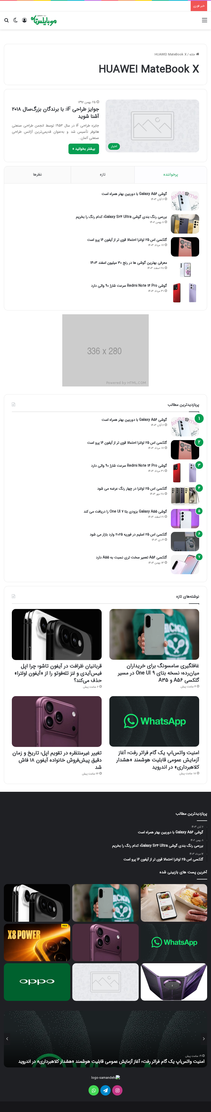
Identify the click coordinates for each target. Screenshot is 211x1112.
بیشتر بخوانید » (83, 149)
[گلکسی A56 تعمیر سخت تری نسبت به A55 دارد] (185, 564)
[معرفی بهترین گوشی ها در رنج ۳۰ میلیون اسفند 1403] (185, 269)
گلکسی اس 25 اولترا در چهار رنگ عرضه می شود (132, 488)
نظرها (37, 174)
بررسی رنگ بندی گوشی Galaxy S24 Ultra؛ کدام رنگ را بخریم (121, 217)
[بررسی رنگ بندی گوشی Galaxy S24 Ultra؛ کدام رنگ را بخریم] (185, 224)
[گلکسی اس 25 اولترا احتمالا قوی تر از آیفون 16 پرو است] (185, 247)
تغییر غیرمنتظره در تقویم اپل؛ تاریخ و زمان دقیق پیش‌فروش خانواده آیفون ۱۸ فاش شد (57, 760)
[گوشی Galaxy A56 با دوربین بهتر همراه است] (185, 201)
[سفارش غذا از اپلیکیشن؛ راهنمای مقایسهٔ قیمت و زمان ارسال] (174, 902)
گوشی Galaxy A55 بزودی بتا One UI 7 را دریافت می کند (125, 511)
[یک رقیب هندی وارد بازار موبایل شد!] (105, 982)
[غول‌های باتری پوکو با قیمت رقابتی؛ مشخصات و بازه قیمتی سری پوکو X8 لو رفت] (37, 942)
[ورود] (24, 22)
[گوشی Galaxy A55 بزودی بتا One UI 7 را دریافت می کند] (185, 518)
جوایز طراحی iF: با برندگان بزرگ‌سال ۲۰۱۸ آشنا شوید (55, 112)
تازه (103, 174)
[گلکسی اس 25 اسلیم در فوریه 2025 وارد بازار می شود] (185, 541)
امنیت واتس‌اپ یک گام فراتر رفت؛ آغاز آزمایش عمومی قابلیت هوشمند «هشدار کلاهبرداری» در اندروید (157, 760)
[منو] (204, 22)
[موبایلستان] (44, 20)
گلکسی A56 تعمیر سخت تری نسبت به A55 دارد (131, 557)
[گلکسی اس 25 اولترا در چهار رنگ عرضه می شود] (185, 495)
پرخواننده (170, 174)
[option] (105, 1039)
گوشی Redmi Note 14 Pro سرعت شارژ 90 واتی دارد (129, 286)
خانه (192, 54)
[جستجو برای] (6, 22)
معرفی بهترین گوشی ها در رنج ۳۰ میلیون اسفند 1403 (128, 263)
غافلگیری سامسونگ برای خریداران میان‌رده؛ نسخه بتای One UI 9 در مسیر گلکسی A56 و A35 (158, 673)
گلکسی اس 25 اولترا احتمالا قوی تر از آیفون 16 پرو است (127, 240)
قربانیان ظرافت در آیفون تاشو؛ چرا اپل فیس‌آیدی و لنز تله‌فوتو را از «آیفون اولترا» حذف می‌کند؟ (58, 673)
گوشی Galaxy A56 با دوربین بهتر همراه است (134, 194)
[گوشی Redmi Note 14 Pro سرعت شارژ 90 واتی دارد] (185, 292)
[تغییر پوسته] (15, 22)
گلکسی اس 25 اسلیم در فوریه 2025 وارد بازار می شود (128, 534)
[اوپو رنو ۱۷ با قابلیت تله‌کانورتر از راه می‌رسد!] (37, 982)
